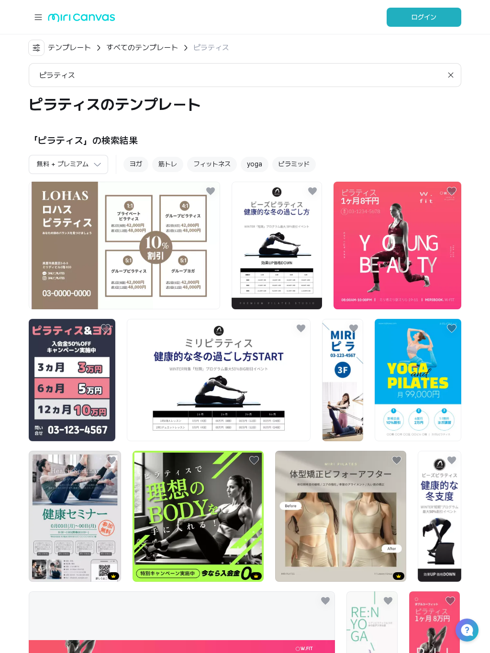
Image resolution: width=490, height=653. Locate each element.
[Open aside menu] (38, 17)
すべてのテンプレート (142, 47)
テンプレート (69, 47)
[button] (467, 630)
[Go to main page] (81, 20)
